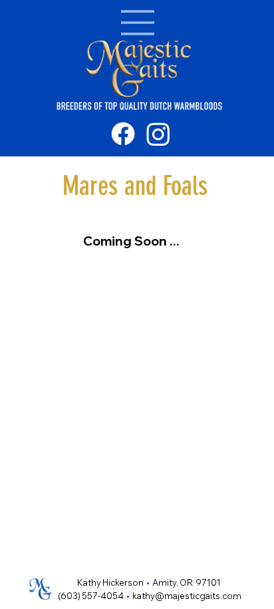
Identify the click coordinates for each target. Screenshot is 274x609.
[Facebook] (123, 133)
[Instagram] (158, 133)
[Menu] (137, 22)
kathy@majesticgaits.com (186, 595)
